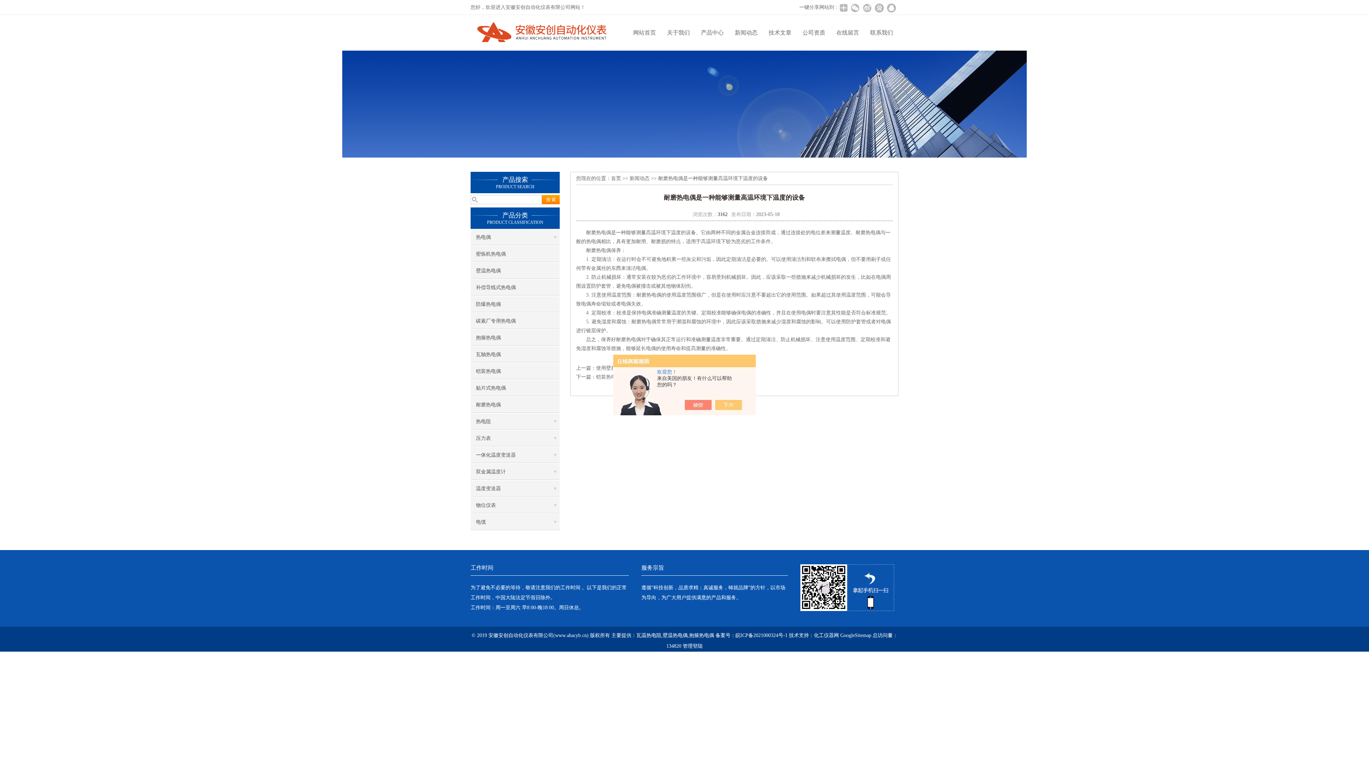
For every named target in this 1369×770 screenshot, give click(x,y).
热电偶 (483, 237)
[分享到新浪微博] (867, 8)
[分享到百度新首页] (879, 8)
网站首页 (644, 33)
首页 (616, 178)
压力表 (483, 438)
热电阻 (483, 421)
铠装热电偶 (488, 371)
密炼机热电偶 (491, 254)
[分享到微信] (855, 8)
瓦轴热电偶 (488, 354)
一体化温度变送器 (496, 455)
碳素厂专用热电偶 (496, 321)
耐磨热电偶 (488, 404)
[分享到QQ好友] (891, 8)
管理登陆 (693, 646)
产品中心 (712, 33)
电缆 (481, 522)
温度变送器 (488, 488)
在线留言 (847, 33)
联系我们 (881, 33)
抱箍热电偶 (488, 337)
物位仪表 (486, 505)
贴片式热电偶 (491, 388)
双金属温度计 (491, 471)
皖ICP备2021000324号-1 (761, 635)
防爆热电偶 (488, 304)
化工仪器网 (826, 635)
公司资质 (814, 33)
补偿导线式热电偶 (496, 287)
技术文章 (780, 33)
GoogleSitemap (855, 635)
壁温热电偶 (488, 270)
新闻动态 (746, 33)
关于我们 (678, 33)
